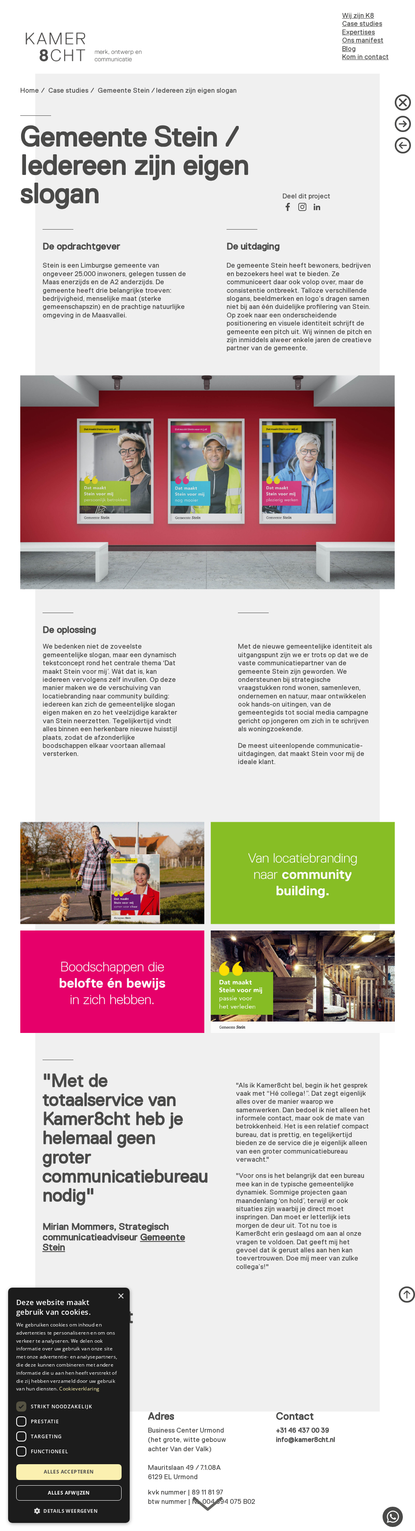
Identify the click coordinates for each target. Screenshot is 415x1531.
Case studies (362, 24)
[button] (69, 1510)
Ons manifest (362, 40)
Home (29, 90)
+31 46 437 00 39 (302, 1430)
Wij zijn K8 (358, 16)
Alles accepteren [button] (69, 1471)
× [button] (121, 1296)
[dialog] (69, 1405)
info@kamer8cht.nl (305, 1440)
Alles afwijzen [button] (69, 1492)
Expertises (358, 32)
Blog (349, 49)
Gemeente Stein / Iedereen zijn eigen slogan (167, 90)
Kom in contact (365, 57)
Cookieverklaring (79, 1388)
